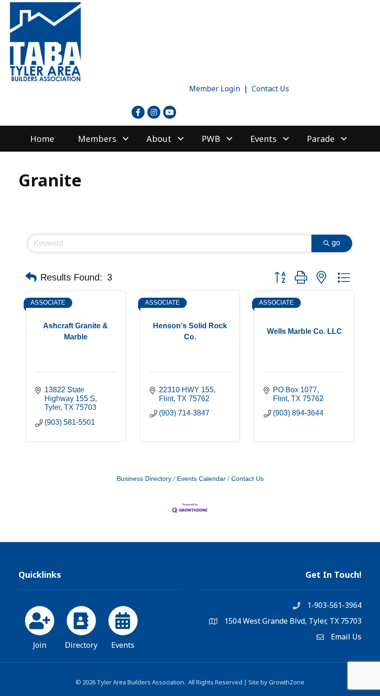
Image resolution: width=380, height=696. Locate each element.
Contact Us (270, 88)
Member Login (214, 88)
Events (263, 138)
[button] (31, 277)
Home (42, 138)
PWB (211, 138)
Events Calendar (201, 478)
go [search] (336, 243)
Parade (321, 138)
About (158, 138)
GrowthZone (286, 682)
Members (97, 138)
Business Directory (144, 478)
